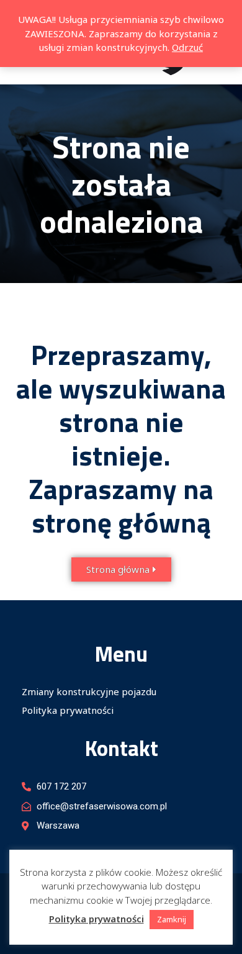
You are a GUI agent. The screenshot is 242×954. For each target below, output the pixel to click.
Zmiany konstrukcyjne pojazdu (89, 691)
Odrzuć (187, 47)
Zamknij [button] (171, 919)
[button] (121, 569)
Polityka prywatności (68, 710)
